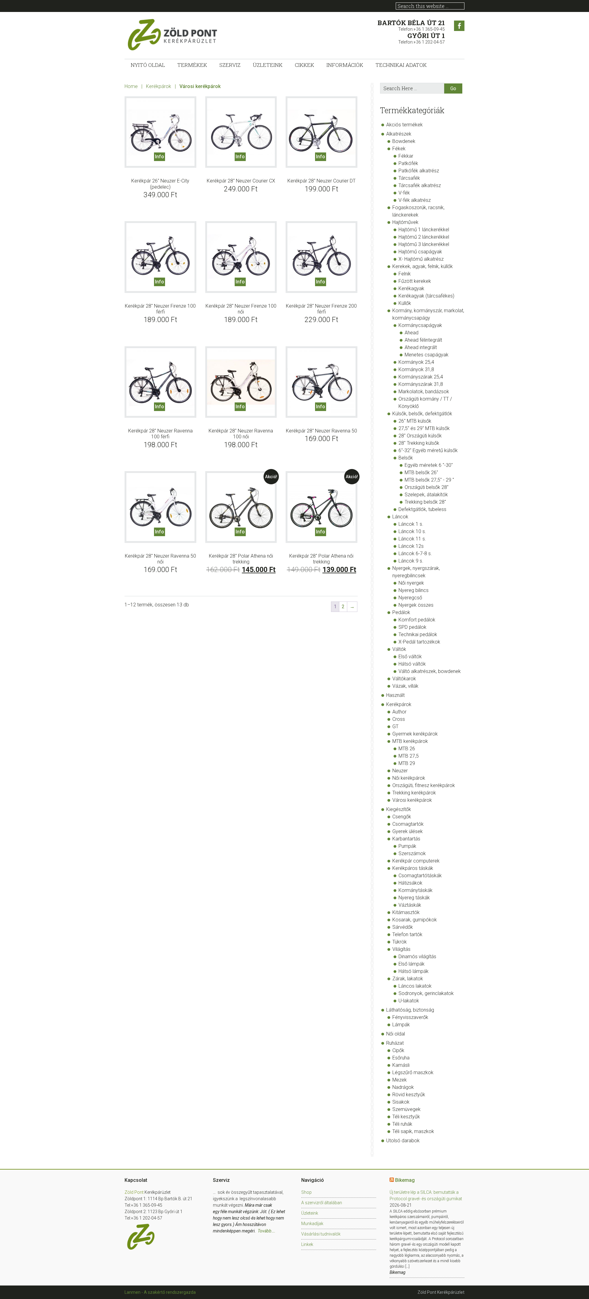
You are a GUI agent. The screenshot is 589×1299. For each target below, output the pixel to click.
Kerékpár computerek (416, 861)
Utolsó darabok (403, 1140)
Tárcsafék (409, 178)
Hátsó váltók (412, 664)
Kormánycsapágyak (420, 325)
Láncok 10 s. (412, 531)
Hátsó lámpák (413, 971)
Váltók (399, 649)
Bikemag (405, 1180)
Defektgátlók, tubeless (422, 509)
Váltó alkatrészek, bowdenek (429, 671)
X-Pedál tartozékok (419, 642)
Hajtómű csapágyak (420, 252)
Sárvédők (402, 927)
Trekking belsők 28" (425, 502)
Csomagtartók (408, 824)
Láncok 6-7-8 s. (415, 553)
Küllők (404, 303)
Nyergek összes (415, 605)
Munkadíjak (312, 1223)
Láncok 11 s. (412, 539)
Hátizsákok (410, 883)
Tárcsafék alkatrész (419, 185)
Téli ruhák (402, 1124)
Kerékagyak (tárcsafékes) (426, 296)
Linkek (307, 1244)
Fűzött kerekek (414, 281)
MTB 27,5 (408, 756)
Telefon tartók (407, 934)
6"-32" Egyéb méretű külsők (428, 450)
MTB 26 (406, 748)
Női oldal (395, 1034)
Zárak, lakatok (407, 979)
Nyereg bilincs (413, 590)
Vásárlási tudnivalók (321, 1234)
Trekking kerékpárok (414, 793)
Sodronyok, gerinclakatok (426, 993)
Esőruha (401, 1058)
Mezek (399, 1080)
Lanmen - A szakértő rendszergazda (160, 1292)
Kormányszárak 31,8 (420, 384)
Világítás (401, 949)
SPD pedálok (412, 627)
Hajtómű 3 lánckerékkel (423, 244)
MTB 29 (406, 763)
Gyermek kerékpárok (415, 734)
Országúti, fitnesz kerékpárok (423, 785)
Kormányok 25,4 (416, 362)
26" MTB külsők (414, 421)
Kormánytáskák (415, 890)
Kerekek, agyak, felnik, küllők (422, 266)
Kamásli (401, 1065)
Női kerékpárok (408, 778)
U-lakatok (408, 1001)
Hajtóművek (405, 222)
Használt (395, 695)
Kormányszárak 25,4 (420, 377)
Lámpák (401, 1025)
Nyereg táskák (414, 898)
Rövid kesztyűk (408, 1094)
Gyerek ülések (407, 831)
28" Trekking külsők (418, 443)
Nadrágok (403, 1087)
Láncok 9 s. (410, 561)
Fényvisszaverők (410, 1017)
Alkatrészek (398, 134)
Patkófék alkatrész (418, 171)
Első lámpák (411, 964)
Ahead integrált (421, 347)
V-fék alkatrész (414, 200)
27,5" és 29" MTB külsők (424, 428)
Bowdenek (403, 141)
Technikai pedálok (417, 634)
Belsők (405, 458)
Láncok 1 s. (410, 524)
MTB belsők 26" (421, 472)
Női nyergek (411, 583)
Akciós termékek (404, 125)
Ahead (411, 333)
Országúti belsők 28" (426, 487)
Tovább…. (266, 1230)
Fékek (399, 149)
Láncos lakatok (415, 986)
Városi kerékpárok (412, 800)
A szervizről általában (321, 1202)
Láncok (400, 517)
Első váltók (410, 656)
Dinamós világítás (417, 956)
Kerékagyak (411, 288)
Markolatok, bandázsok (423, 391)
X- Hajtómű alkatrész (421, 259)
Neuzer (400, 771)
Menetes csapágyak (426, 355)
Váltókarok (404, 679)
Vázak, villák (405, 686)
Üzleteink (309, 1213)
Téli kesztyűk (406, 1117)
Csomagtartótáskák (420, 875)
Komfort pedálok (416, 620)
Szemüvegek (406, 1109)
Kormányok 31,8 (416, 369)
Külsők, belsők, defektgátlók (422, 414)
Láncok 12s (411, 546)
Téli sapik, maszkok (413, 1131)
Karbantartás (406, 839)
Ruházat (395, 1043)
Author (399, 712)
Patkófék (408, 163)
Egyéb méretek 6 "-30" (429, 465)
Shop (306, 1192)
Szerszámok (412, 853)
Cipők (398, 1050)
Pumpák (407, 846)
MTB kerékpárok (410, 741)
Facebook (459, 26)
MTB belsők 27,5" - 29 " (429, 480)
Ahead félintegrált (423, 340)
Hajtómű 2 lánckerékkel (423, 237)
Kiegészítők (398, 809)
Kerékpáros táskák (412, 868)
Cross (398, 719)
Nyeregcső (410, 598)
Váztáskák (409, 905)
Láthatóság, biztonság (410, 1010)
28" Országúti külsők (420, 436)
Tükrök (399, 942)
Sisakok (401, 1102)
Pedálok (401, 612)
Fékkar (405, 156)
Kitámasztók (406, 912)
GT (395, 726)
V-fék (404, 193)
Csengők (401, 817)
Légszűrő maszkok (412, 1072)
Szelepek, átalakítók (426, 495)
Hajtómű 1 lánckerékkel (423, 230)
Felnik (404, 274)
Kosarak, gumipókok (414, 920)
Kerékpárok (158, 86)
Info (159, 156)
